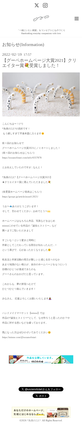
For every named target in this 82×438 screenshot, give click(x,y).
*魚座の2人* (34, 420)
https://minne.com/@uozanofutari (19, 337)
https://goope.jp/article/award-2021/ (20, 196)
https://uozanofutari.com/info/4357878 (22, 157)
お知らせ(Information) (23, 44)
